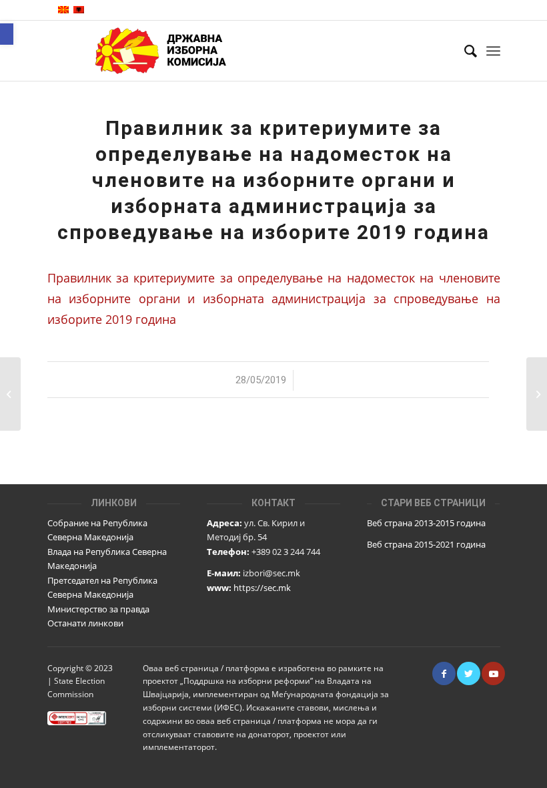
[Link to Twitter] (468, 673)
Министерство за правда (98, 609)
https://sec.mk (262, 588)
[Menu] (493, 51)
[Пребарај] (464, 51)
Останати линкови (85, 623)
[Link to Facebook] (444, 673)
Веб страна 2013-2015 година (426, 523)
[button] (6, 34)
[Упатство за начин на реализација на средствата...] (10, 394)
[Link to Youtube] (493, 673)
